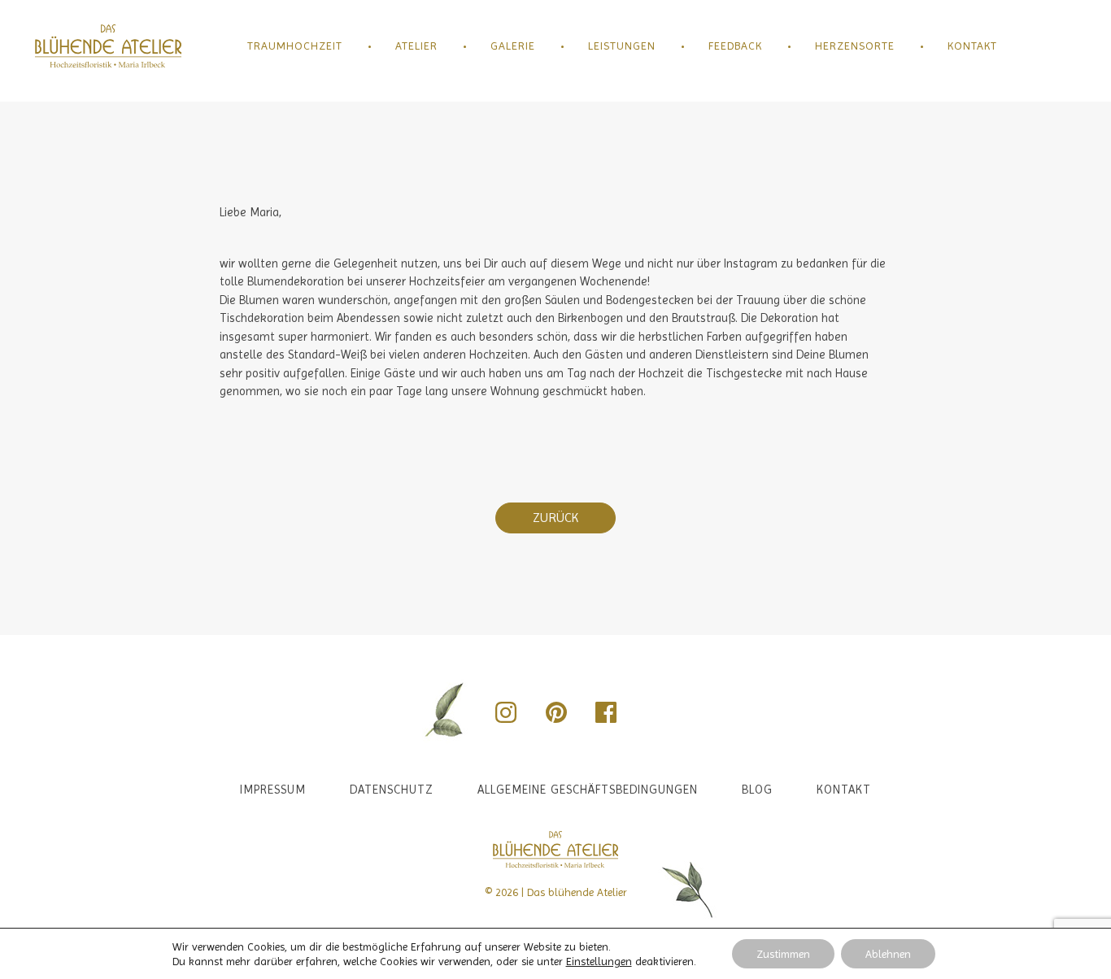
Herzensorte (855, 45)
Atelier (416, 45)
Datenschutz (392, 789)
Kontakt (972, 45)
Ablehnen (888, 953)
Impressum (273, 789)
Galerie (512, 45)
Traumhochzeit (294, 45)
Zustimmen (783, 953)
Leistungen (622, 45)
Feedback (735, 45)
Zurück (555, 517)
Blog (757, 789)
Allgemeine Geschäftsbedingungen (587, 789)
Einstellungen (599, 961)
